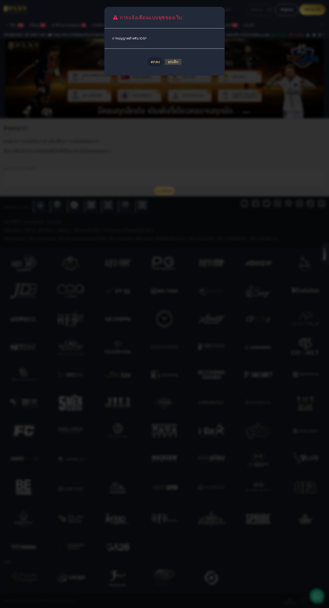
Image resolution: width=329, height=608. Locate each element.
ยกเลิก (173, 62)
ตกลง (155, 62)
